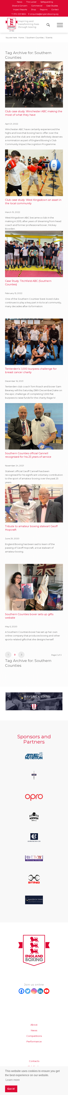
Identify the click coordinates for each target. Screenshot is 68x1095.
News (34, 1030)
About (34, 1024)
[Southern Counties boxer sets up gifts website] (34, 587)
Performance (34, 1041)
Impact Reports (20, 9)
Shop (33, 9)
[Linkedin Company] (40, 991)
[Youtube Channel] (46, 991)
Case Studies (52, 6)
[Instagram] (34, 991)
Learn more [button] (13, 1079)
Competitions (34, 1036)
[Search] (46, 25)
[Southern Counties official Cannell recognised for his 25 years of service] (34, 426)
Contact (55, 9)
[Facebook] (21, 991)
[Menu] (58, 25)
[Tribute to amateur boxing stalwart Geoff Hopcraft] (34, 503)
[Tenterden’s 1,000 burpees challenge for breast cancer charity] (34, 342)
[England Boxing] (22, 24)
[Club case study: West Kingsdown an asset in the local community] (34, 172)
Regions (43, 9)
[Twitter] (28, 991)
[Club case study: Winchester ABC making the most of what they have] (34, 84)
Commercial (36, 6)
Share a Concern (19, 6)
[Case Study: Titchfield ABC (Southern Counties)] (34, 254)
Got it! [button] (11, 1088)
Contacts (34, 1061)
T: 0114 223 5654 (19, 14)
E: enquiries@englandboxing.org (43, 14)
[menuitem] (19, 2)
